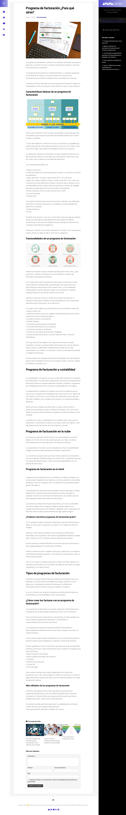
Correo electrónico (60, 767)
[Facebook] (4, 35)
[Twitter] (4, 17)
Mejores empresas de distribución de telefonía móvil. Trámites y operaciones (111, 48)
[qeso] (4, 11)
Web (29, 773)
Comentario (31, 756)
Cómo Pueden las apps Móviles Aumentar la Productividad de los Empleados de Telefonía (111, 55)
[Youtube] (4, 23)
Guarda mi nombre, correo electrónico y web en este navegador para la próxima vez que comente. (52, 780)
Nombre (30, 767)
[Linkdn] (4, 29)
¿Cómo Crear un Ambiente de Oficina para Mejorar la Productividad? (52, 741)
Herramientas (41, 17)
